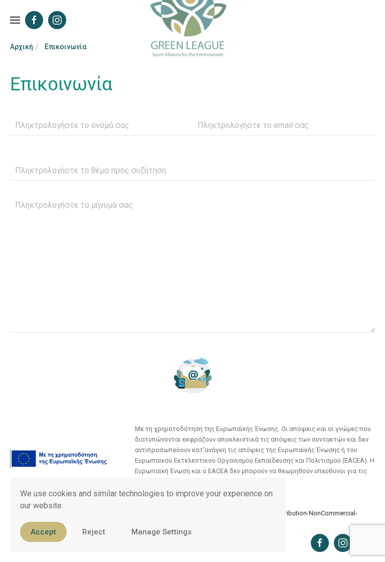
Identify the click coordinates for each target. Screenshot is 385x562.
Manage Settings (161, 531)
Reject (93, 531)
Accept (43, 531)
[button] (15, 20)
